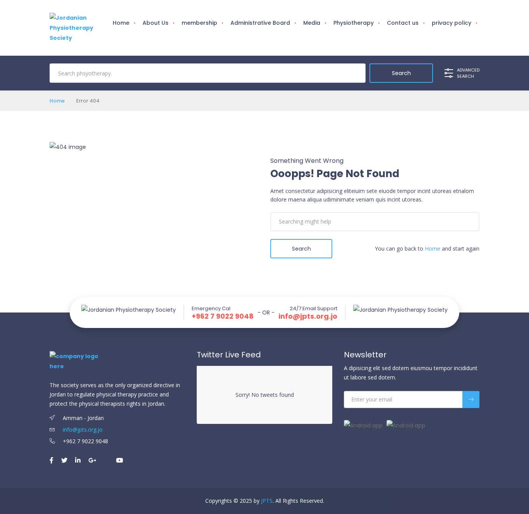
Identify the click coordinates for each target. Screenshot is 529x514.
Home (121, 23)
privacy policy (451, 23)
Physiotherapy (353, 23)
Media (311, 23)
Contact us (403, 23)
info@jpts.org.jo (307, 316)
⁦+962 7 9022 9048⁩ (223, 316)
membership (199, 23)
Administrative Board (260, 23)
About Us (155, 23)
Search (301, 249)
